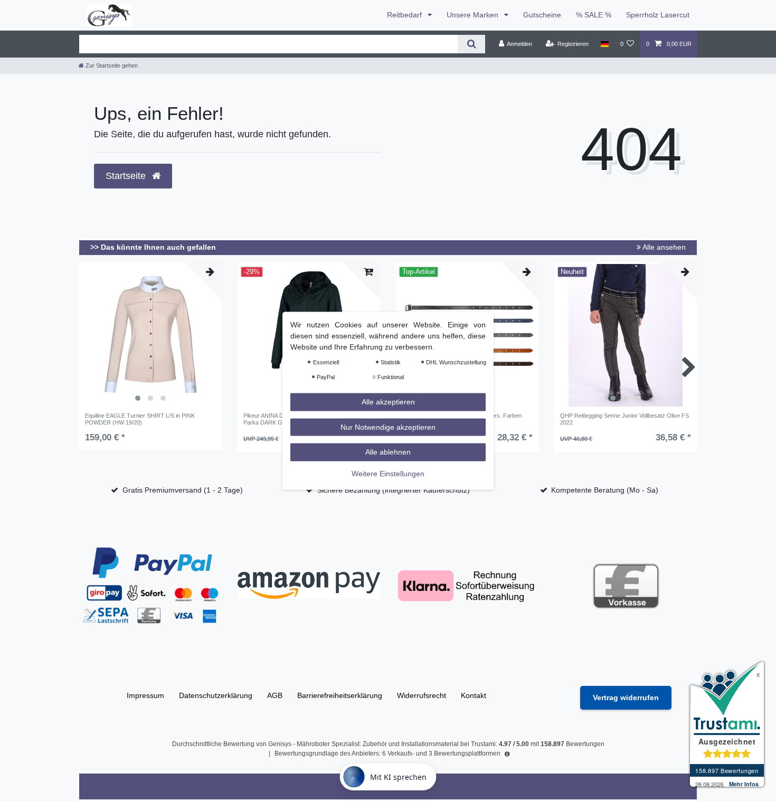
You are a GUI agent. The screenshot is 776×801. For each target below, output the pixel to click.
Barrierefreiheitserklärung (339, 695)
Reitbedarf (405, 15)
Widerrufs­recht (421, 695)
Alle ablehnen (388, 451)
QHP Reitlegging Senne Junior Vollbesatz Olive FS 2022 (624, 418)
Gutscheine (542, 15)
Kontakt (473, 695)
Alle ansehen (663, 247)
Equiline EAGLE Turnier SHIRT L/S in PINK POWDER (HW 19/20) (140, 418)
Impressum (145, 695)
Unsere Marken (473, 15)
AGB (274, 695)
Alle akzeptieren (388, 401)
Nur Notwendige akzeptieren (388, 426)
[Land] (604, 44)
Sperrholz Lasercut (657, 15)
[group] (150, 335)
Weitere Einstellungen (388, 473)
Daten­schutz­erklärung (215, 695)
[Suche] (471, 44)
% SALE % (593, 15)
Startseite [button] (127, 176)
